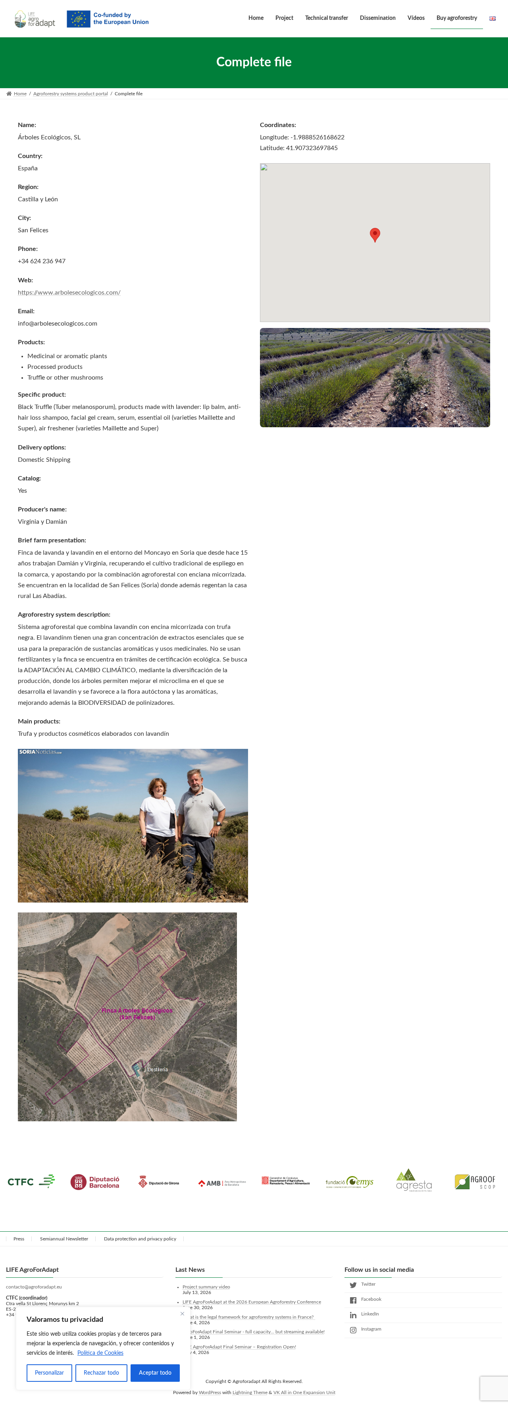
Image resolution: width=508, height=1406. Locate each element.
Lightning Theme (250, 1392)
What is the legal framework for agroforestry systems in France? (249, 1316)
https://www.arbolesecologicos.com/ (69, 292)
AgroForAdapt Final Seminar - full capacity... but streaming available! (254, 1331)
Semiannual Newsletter (64, 1238)
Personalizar (49, 1373)
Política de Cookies (100, 1353)
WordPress (210, 1392)
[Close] (182, 1313)
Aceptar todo (155, 1373)
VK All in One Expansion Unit (304, 1392)
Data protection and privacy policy (140, 1238)
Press (18, 1238)
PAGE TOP (488, 1356)
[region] (103, 1348)
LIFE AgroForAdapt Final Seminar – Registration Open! (239, 1346)
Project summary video (206, 1286)
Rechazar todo (101, 1373)
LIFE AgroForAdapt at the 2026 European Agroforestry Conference (252, 1302)
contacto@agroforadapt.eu (34, 1286)
